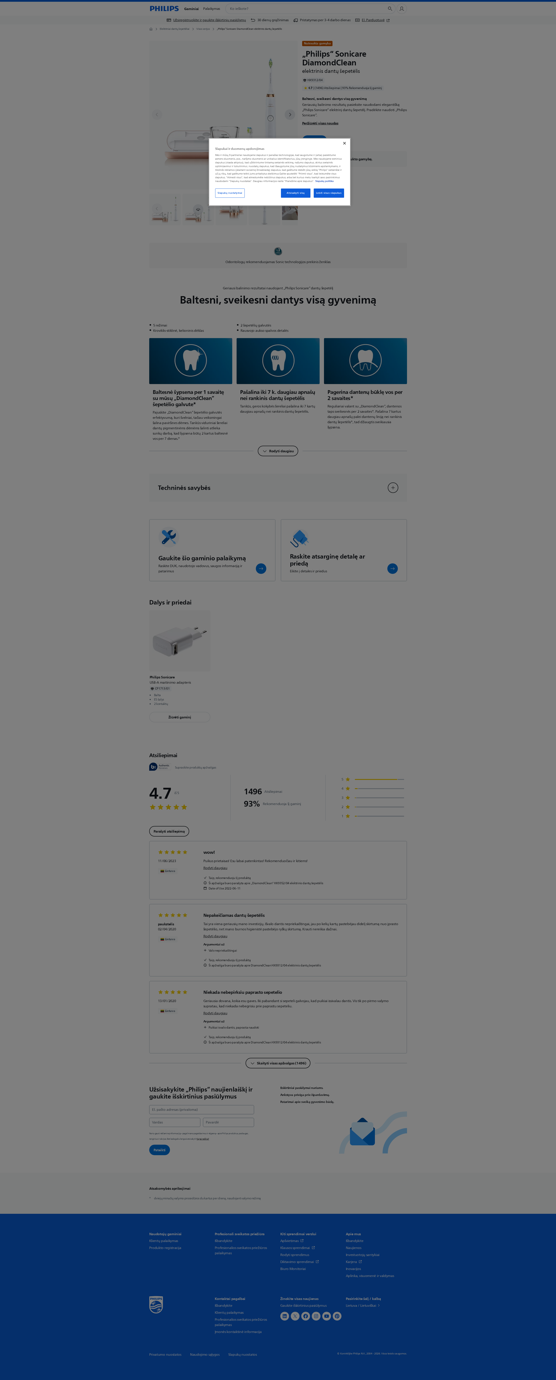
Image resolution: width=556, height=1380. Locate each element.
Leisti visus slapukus (329, 193)
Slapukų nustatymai (230, 193)
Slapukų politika (324, 181)
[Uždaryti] (344, 143)
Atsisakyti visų (296, 193)
